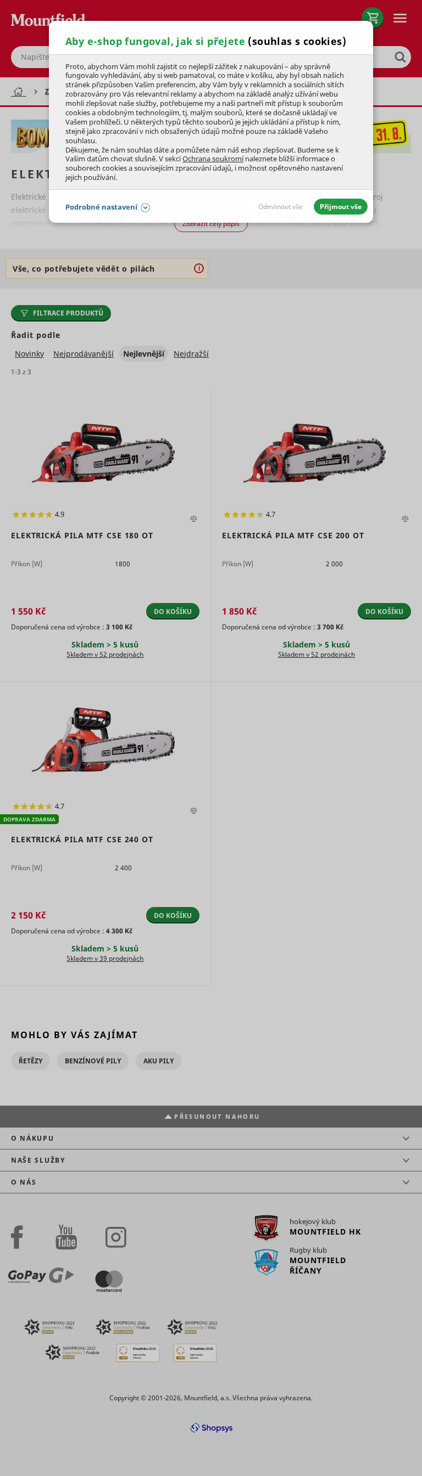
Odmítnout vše (280, 206)
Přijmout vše (341, 206)
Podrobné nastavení (101, 207)
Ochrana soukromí (212, 159)
